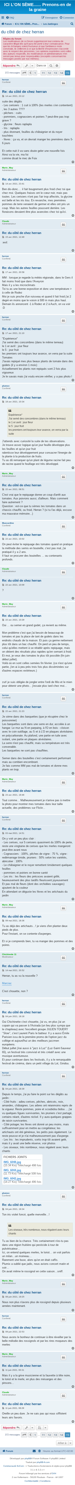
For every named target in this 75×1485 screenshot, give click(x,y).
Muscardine (8, 523)
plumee (6, 386)
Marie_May (7, 168)
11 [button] (43, 73)
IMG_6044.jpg (12, 1170)
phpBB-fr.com (43, 1462)
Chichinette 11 (9, 954)
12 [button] (49, 73)
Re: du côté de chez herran (24, 92)
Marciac (7, 983)
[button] (24, 72)
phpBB (28, 1458)
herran (5, 79)
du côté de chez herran (22, 32)
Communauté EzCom (13, 1466)
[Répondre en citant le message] (63, 83)
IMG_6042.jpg (12, 1178)
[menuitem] (10, 17)
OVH (53, 1473)
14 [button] (61, 73)
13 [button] (55, 73)
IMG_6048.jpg (12, 1162)
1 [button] (35, 73)
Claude (5, 221)
